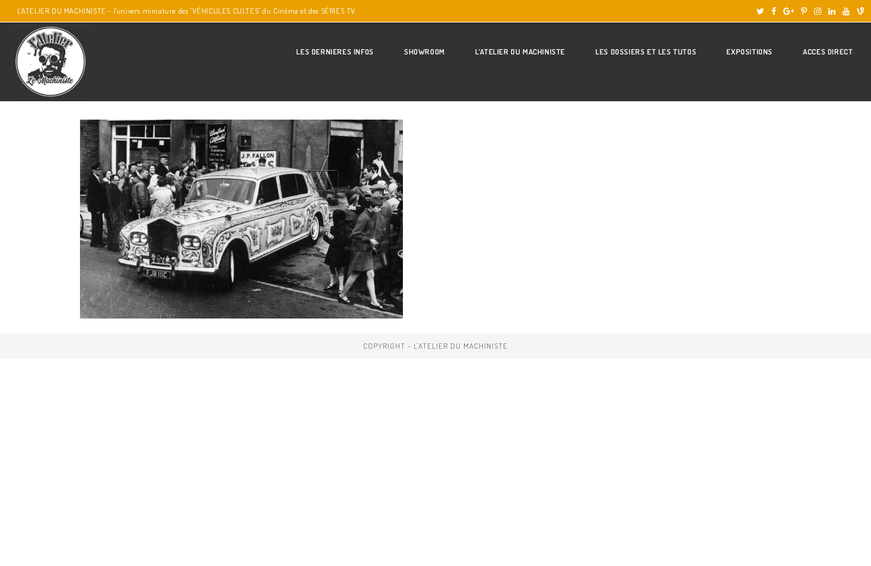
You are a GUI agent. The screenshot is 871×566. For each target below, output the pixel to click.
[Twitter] (760, 11)
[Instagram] (818, 11)
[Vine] (858, 11)
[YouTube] (846, 11)
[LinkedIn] (832, 11)
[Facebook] (774, 11)
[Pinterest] (804, 11)
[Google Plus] (789, 11)
